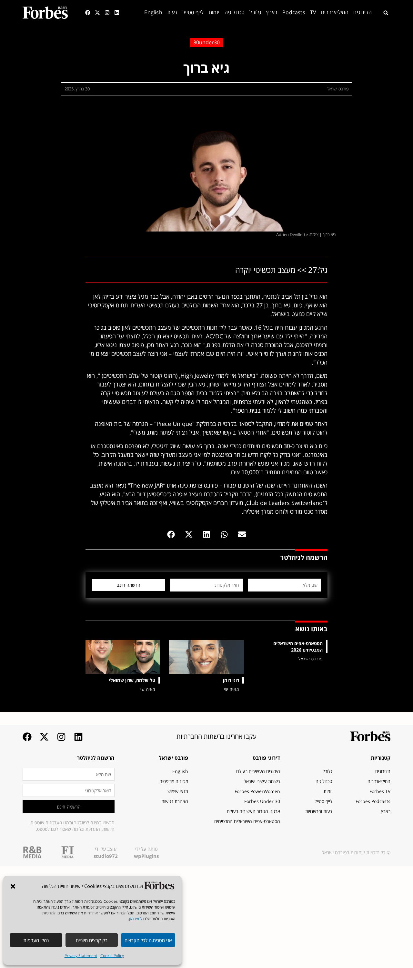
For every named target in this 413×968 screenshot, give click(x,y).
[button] (13, 886)
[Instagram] (107, 12)
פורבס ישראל (173, 757)
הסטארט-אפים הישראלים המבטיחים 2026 (298, 646)
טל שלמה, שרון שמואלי (132, 680)
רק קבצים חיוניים (91, 940)
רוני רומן (231, 680)
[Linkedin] (116, 12)
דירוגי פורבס (266, 757)
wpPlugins (146, 856)
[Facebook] (87, 12)
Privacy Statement (81, 955)
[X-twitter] (97, 12)
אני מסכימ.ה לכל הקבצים (148, 940)
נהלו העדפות (36, 940)
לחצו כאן (135, 919)
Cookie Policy (112, 955)
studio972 (106, 856)
